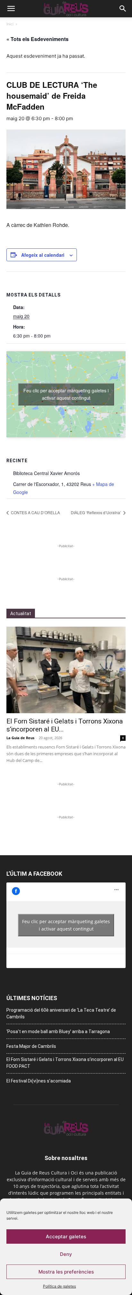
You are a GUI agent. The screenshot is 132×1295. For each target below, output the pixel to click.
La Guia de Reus (20, 737)
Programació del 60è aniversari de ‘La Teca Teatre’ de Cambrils (61, 1013)
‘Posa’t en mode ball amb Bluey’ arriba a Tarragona (58, 1031)
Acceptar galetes (66, 1236)
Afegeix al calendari (42, 255)
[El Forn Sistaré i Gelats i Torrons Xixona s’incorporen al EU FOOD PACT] (66, 670)
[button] (11, 8)
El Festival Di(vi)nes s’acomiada (38, 1080)
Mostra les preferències (66, 1272)
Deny (66, 1254)
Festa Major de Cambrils (31, 1046)
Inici (9, 24)
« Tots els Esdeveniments (37, 39)
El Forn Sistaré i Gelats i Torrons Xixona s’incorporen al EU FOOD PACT (65, 1063)
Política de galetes (59, 1286)
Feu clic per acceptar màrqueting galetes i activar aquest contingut (66, 394)
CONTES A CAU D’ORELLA (35, 512)
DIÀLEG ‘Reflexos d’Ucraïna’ (96, 512)
